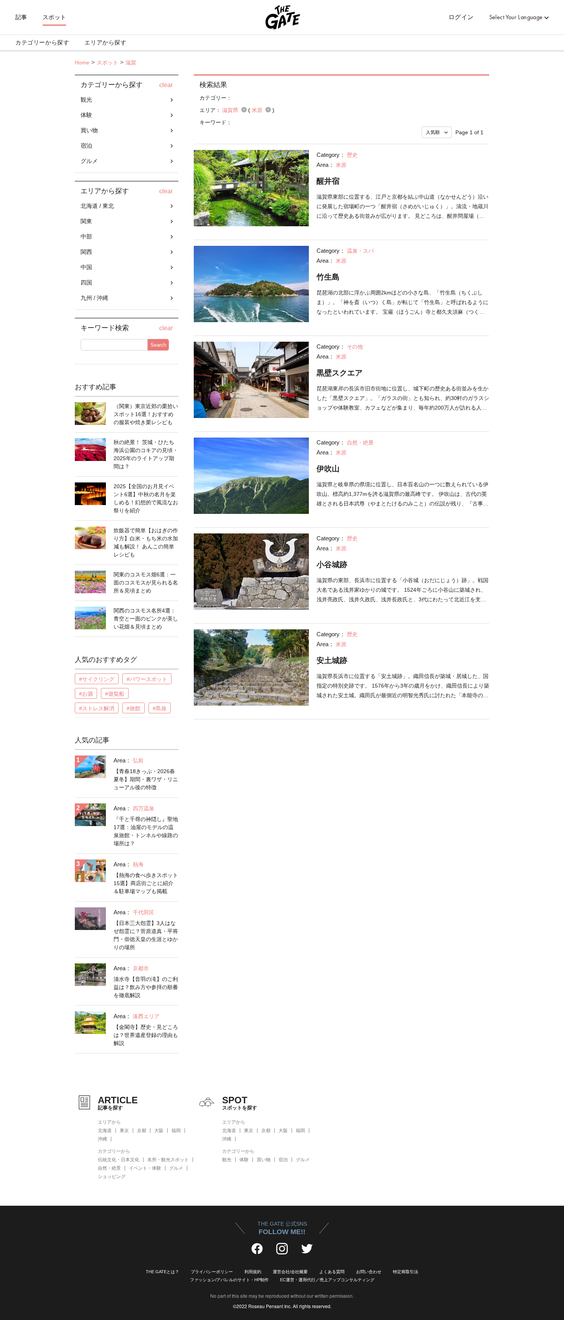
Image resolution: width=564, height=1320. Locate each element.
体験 (244, 1159)
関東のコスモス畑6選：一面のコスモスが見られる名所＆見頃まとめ (146, 582)
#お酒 (86, 694)
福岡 (176, 1130)
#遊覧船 (114, 694)
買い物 (263, 1159)
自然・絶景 (109, 1168)
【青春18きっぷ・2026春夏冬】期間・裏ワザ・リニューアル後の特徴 (146, 779)
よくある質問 (332, 1271)
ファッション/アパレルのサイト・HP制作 (229, 1279)
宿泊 (283, 1159)
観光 (226, 1159)
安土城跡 (332, 660)
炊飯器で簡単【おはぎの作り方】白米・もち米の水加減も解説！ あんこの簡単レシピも (146, 542)
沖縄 (102, 1139)
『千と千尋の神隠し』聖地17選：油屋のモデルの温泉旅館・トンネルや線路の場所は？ (146, 831)
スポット (54, 17)
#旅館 (133, 708)
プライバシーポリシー (212, 1271)
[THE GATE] (282, 17)
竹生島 (328, 277)
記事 (21, 17)
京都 (141, 1130)
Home (82, 62)
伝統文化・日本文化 (118, 1159)
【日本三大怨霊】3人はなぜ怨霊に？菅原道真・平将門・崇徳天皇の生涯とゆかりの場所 (146, 935)
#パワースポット (147, 679)
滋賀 (130, 62)
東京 (124, 1130)
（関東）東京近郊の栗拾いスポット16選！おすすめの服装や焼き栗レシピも (146, 414)
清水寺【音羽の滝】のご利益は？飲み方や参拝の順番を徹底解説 (146, 987)
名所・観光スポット (168, 1159)
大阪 (158, 1130)
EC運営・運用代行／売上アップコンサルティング (327, 1279)
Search (158, 345)
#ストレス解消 (96, 708)
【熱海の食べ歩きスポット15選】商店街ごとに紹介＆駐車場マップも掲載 (146, 883)
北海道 (105, 1130)
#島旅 (160, 708)
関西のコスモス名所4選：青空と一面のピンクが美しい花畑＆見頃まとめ (146, 618)
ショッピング (111, 1176)
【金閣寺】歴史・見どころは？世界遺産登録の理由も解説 (146, 1035)
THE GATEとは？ (162, 1271)
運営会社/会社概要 (290, 1271)
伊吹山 (328, 468)
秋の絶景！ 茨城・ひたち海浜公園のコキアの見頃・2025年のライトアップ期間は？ (146, 454)
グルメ (176, 1168)
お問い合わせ (368, 1271)
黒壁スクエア (340, 373)
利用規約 (252, 1271)
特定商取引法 (405, 1271)
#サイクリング (96, 679)
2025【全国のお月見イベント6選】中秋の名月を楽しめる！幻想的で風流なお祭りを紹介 (146, 498)
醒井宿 (328, 181)
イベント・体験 (145, 1168)
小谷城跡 (332, 564)
